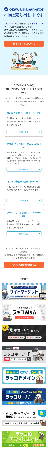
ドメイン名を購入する (25, 44)
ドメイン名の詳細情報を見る (24, 265)
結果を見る (24, 132)
